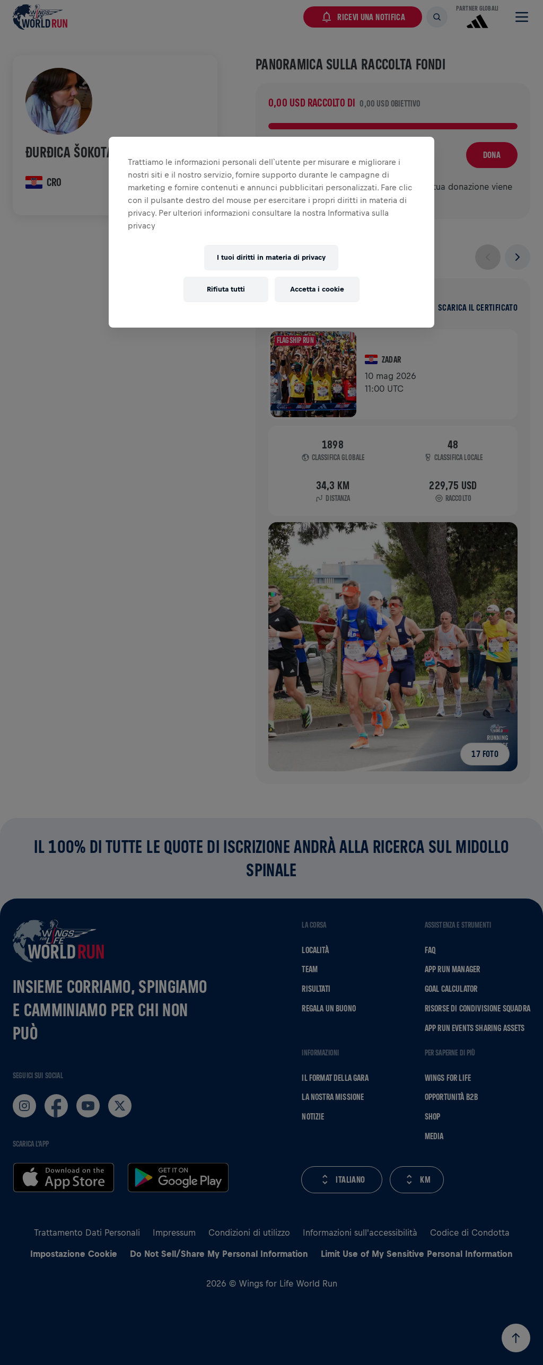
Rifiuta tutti (226, 289)
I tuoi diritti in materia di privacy (271, 257)
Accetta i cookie (317, 289)
